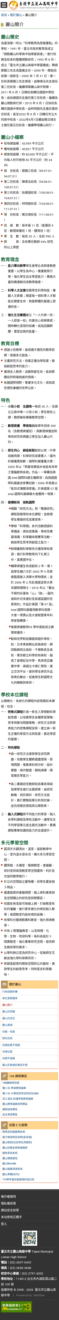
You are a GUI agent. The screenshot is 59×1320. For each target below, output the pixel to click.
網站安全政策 (10, 1210)
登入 (4, 1224)
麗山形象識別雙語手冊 (15, 1064)
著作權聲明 (8, 1197)
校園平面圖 (8, 1058)
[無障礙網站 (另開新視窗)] (29, 1306)
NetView (39, 1295)
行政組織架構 (9, 991)
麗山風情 (7, 1024)
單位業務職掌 (9, 998)
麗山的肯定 (8, 1018)
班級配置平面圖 (11, 1045)
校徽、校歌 (8, 1031)
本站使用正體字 (11, 1217)
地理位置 (7, 1051)
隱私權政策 (8, 1203)
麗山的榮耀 (8, 1011)
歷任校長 (7, 1038)
